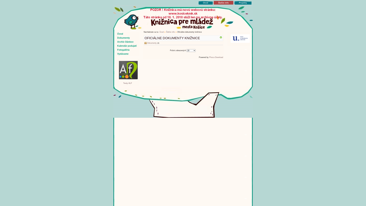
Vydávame (123, 54)
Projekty (243, 3)
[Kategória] (221, 38)
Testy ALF (127, 83)
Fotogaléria (123, 50)
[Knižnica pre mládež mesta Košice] (183, 117)
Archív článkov (125, 42)
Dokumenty (123, 38)
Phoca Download (216, 57)
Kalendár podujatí (127, 46)
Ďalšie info (223, 3)
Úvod (205, 3)
